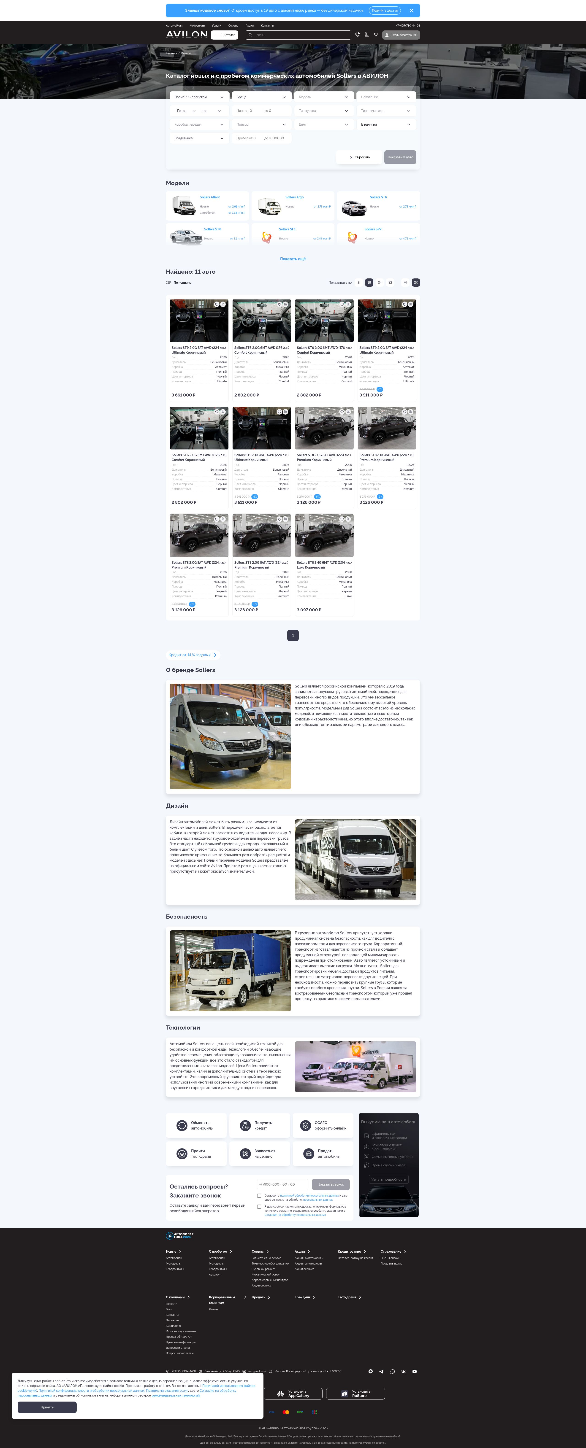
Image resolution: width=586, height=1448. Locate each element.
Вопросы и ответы (178, 1347)
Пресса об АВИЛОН (179, 1336)
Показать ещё (293, 259)
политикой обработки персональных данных (309, 1195)
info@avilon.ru (257, 1371)
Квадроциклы (175, 1269)
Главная (171, 53)
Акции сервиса (261, 1285)
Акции (250, 25)
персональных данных (318, 1199)
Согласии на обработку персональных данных (295, 1214)
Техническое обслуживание (270, 1263)
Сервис (233, 25)
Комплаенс (173, 1325)
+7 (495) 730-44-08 (184, 1371)
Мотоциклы (197, 25)
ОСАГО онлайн (390, 1258)
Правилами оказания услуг (167, 1390)
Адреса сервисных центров (270, 1280)
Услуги (216, 25)
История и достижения (181, 1331)
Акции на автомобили (309, 1258)
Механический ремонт (267, 1274)
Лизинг (213, 1309)
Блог (169, 1309)
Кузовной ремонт (263, 1269)
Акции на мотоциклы (308, 1263)
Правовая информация (180, 1342)
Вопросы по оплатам (179, 1353)
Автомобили (174, 25)
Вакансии (172, 1320)
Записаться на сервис (266, 1258)
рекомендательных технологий (176, 1395)
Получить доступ (385, 10)
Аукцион (214, 1274)
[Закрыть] (411, 10)
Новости (171, 1303)
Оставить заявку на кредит (355, 1258)
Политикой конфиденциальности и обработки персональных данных (91, 1390)
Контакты (267, 25)
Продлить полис (391, 1263)
